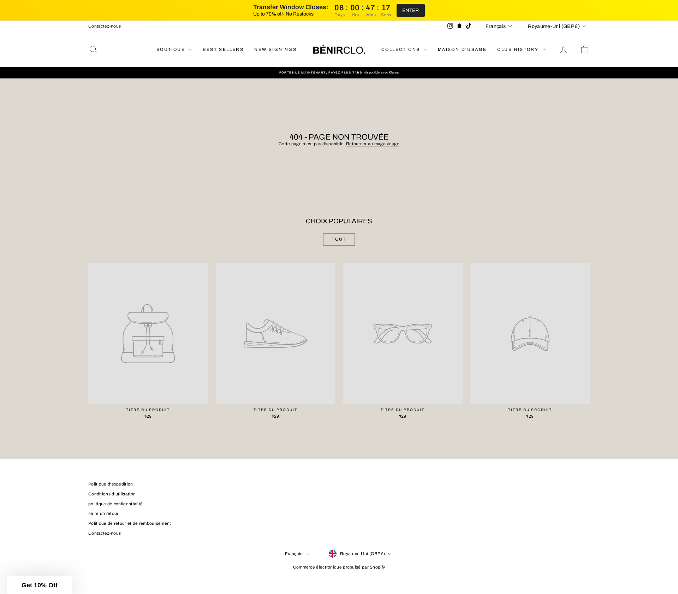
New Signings (275, 49)
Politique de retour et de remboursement (129, 523)
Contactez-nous (104, 26)
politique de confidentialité (115, 503)
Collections (401, 49)
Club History (518, 49)
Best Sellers (223, 49)
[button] (39, 585)
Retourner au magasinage (372, 143)
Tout (339, 239)
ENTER (410, 10)
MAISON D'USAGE (462, 49)
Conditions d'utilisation (112, 494)
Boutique (171, 49)
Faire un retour (103, 513)
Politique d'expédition (110, 484)
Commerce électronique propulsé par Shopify (339, 567)
